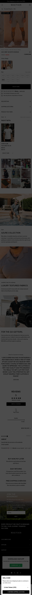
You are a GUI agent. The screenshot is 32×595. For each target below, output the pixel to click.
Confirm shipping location (16, 592)
